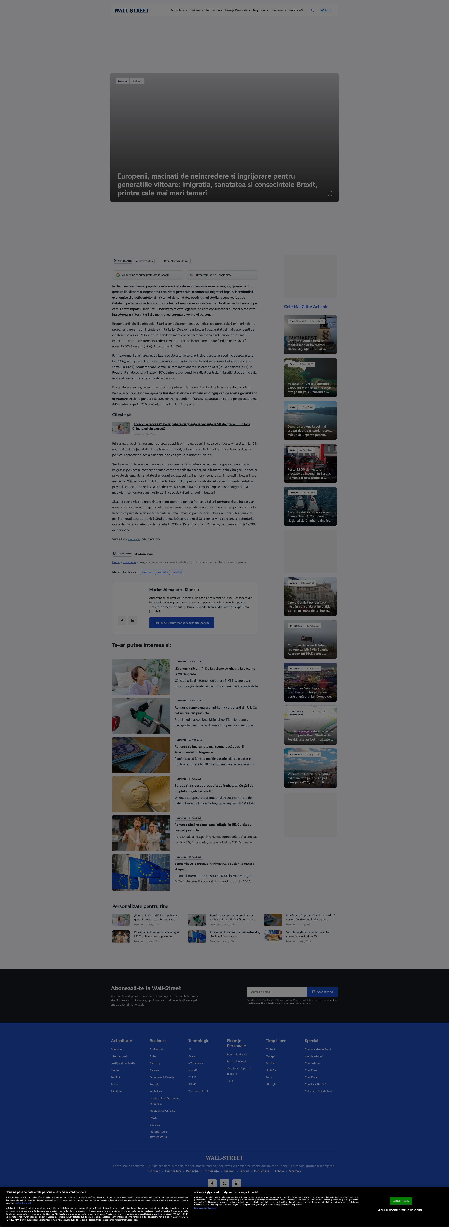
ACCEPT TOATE (401, 1201)
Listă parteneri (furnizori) (205, 1208)
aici (159, 1213)
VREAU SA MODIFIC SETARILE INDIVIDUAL (400, 1210)
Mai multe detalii (23, 1203)
